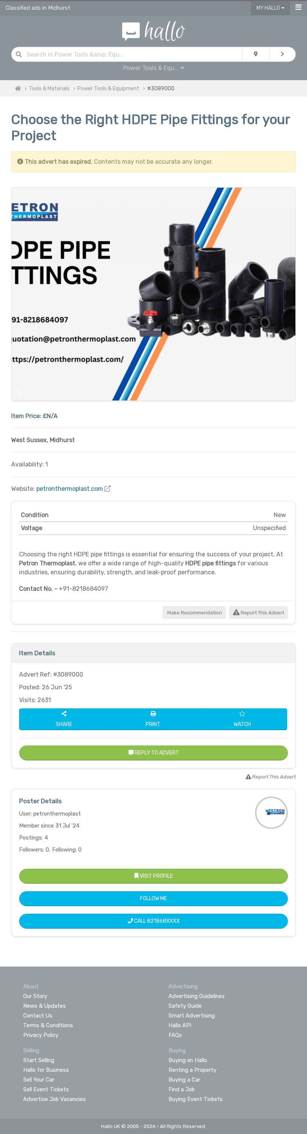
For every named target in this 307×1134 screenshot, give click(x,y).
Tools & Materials (49, 88)
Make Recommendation (194, 613)
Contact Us (37, 1015)
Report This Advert (262, 613)
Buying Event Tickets (195, 1099)
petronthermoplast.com (69, 488)
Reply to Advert (156, 753)
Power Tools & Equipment (108, 88)
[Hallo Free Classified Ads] (153, 30)
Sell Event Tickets (46, 1089)
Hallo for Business (46, 1070)
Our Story (35, 996)
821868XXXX (163, 921)
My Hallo (268, 8)
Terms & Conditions (48, 1025)
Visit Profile (156, 876)
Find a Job (181, 1089)
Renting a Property (192, 1070)
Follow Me (153, 898)
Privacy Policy (40, 1035)
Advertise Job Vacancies (54, 1099)
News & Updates (44, 1006)
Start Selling (38, 1060)
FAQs (175, 1035)
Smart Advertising (191, 1015)
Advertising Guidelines (196, 996)
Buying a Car (184, 1079)
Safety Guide (185, 1006)
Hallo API (179, 1025)
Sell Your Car (38, 1079)
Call (156, 921)
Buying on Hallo (187, 1060)
